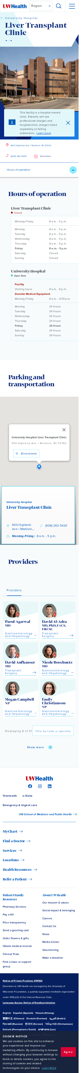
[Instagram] (39, 786)
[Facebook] (29, 786)
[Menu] (72, 6)
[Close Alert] (68, 123)
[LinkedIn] (49, 786)
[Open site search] (59, 6)
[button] (39, 467)
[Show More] (73, 170)
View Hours (45, 156)
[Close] (64, 429)
